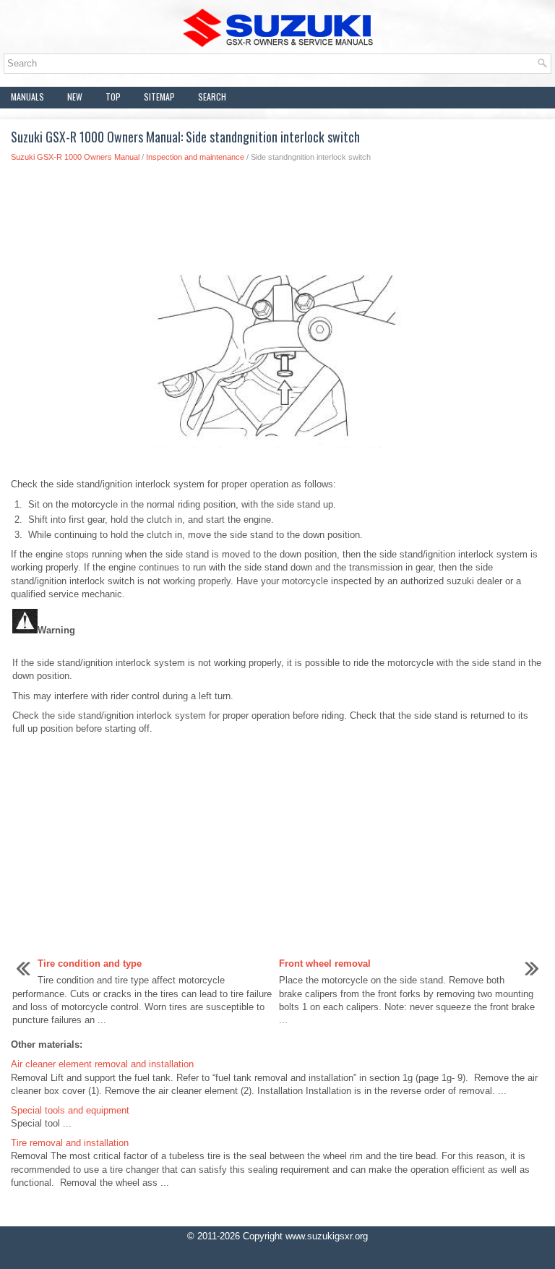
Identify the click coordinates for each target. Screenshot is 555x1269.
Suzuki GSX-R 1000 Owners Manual (75, 157)
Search (212, 96)
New (74, 96)
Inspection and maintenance (195, 157)
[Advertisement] (277, 220)
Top (113, 96)
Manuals (27, 96)
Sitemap (159, 96)
